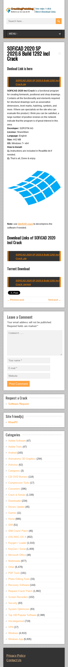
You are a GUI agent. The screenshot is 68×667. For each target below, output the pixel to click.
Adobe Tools (15, 446)
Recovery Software (18, 585)
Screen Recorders (18, 597)
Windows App (15, 639)
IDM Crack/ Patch (18, 530)
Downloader (14, 500)
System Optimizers (18, 609)
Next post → (54, 300)
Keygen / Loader (17, 542)
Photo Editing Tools (19, 579)
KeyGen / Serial (17, 549)
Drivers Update (16, 506)
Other (11, 567)
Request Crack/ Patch (20, 591)
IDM (10, 524)
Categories (14, 470)
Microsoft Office (17, 555)
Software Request (18, 403)
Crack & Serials (17, 494)
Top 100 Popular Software (22, 615)
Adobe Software (17, 440)
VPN (10, 627)
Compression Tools (18, 482)
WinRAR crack (25, 224)
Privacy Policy (16, 655)
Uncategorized (16, 621)
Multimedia (14, 561)
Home (11, 518)
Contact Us (13, 660)
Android (12, 452)
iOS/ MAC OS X (17, 536)
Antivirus (13, 464)
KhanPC (13, 422)
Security (12, 603)
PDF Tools (14, 573)
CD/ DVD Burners (18, 476)
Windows (13, 633)
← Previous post (15, 300)
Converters (14, 488)
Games (12, 512)
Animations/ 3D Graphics (22, 458)
